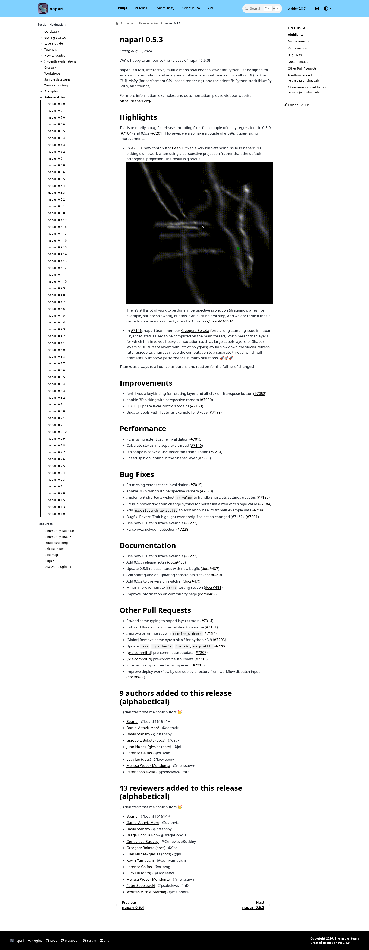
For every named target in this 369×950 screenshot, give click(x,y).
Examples (51, 91)
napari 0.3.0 (56, 411)
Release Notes (54, 97)
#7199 (215, 412)
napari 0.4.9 (56, 288)
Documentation (299, 62)
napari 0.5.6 (56, 172)
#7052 (259, 393)
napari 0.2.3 (56, 479)
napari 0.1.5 (56, 500)
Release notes (54, 548)
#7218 (198, 665)
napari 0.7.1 (56, 110)
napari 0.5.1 (56, 206)
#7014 (206, 620)
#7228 (182, 529)
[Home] (117, 23)
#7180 (263, 497)
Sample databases (57, 79)
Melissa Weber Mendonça (148, 765)
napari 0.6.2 (56, 151)
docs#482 (207, 593)
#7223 (204, 457)
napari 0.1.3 (56, 507)
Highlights (295, 34)
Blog (47, 560)
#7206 (220, 646)
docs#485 (176, 562)
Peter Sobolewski (140, 771)
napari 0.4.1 (56, 343)
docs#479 (192, 581)
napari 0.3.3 (56, 391)
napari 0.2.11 (57, 425)
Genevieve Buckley (142, 841)
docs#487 (210, 568)
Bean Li (178, 147)
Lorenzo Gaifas (139, 752)
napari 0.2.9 (56, 438)
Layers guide (53, 43)
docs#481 (213, 587)
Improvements (298, 41)
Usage (121, 8)
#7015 (195, 439)
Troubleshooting (56, 85)
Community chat (56, 536)
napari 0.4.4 (56, 322)
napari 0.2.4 (56, 473)
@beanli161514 (220, 321)
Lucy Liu (133, 759)
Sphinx (337, 943)
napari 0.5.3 (56, 192)
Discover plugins (56, 566)
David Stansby (138, 734)
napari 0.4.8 (56, 295)
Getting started (55, 37)
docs (160, 740)
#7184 (126, 133)
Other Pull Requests (302, 68)
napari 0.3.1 (56, 404)
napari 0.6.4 (56, 138)
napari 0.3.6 (56, 370)
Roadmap (51, 554)
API (210, 8)
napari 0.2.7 (56, 452)
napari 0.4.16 (57, 240)
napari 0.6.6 (56, 124)
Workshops (52, 73)
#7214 (215, 451)
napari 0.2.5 (56, 466)
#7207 (201, 652)
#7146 (136, 330)
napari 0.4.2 (56, 336)
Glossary (50, 67)
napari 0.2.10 (57, 432)
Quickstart (51, 31)
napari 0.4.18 (57, 227)
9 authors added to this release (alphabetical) (305, 77)
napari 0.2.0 (56, 493)
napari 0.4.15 (57, 247)
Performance (297, 48)
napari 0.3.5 (56, 377)
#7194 (210, 633)
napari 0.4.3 (56, 329)
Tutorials (50, 49)
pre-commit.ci (139, 652)
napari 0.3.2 (56, 397)
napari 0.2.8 (56, 445)
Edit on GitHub (298, 105)
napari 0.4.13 (57, 261)
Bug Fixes (295, 55)
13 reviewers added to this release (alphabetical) (307, 89)
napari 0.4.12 (57, 268)
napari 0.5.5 (56, 179)
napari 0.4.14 (57, 254)
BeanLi (132, 721)
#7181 (211, 627)
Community (164, 8)
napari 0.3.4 (56, 384)
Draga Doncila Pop (142, 835)
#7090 (136, 147)
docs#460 (212, 574)
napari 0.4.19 (57, 220)
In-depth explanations (60, 61)
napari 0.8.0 (56, 104)
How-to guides (54, 55)
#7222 (190, 522)
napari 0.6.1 (56, 158)
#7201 (156, 133)
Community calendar (59, 530)
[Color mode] (327, 8)
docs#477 (135, 676)
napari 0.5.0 (56, 213)
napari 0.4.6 (56, 309)
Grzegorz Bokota (195, 330)
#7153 (196, 406)
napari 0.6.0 (56, 165)
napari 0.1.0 (56, 514)
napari (56, 9)
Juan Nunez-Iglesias (143, 746)
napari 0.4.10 (57, 281)
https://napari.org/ (135, 100)
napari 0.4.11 (57, 274)
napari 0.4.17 (57, 233)
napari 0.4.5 (56, 315)
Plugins (141, 8)
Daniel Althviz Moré (142, 727)
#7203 (219, 639)
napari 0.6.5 (56, 131)
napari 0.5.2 (56, 199)
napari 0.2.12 (57, 418)
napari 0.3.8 (56, 356)
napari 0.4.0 (56, 350)
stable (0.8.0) (297, 8)
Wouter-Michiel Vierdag (146, 891)
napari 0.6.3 (56, 145)
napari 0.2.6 (56, 459)
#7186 (258, 510)
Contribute (191, 8)
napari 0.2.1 (56, 486)
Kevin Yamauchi (140, 860)
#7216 (201, 658)
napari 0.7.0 (56, 117)
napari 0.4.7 (56, 302)
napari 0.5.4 (56, 186)
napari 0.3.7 (56, 363)
